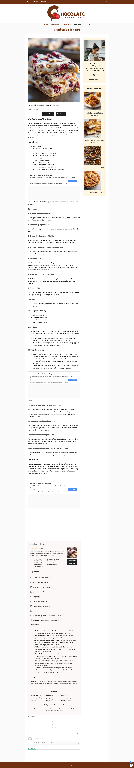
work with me (44, 1)
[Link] (50, 743)
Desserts (77, 24)
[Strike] (40, 743)
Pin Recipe (72, 563)
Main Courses (55, 24)
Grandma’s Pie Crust (94, 192)
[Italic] (36, 743)
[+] (54, 742)
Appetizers (67, 24)
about (29, 1)
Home (46, 24)
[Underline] (38, 743)
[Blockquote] (46, 743)
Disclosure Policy (85, 763)
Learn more (94, 79)
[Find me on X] (94, 75)
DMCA (77, 763)
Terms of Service (70, 763)
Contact (53, 763)
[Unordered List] (44, 743)
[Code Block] (48, 743)
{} (51, 742)
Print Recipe (61, 114)
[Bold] (34, 743)
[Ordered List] (42, 743)
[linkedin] (106, 1)
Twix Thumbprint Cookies (94, 167)
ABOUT (47, 763)
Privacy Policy (60, 763)
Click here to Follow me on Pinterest (54, 710)
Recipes (35, 105)
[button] (84, 24)
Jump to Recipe (48, 114)
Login (78, 733)
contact (35, 1)
